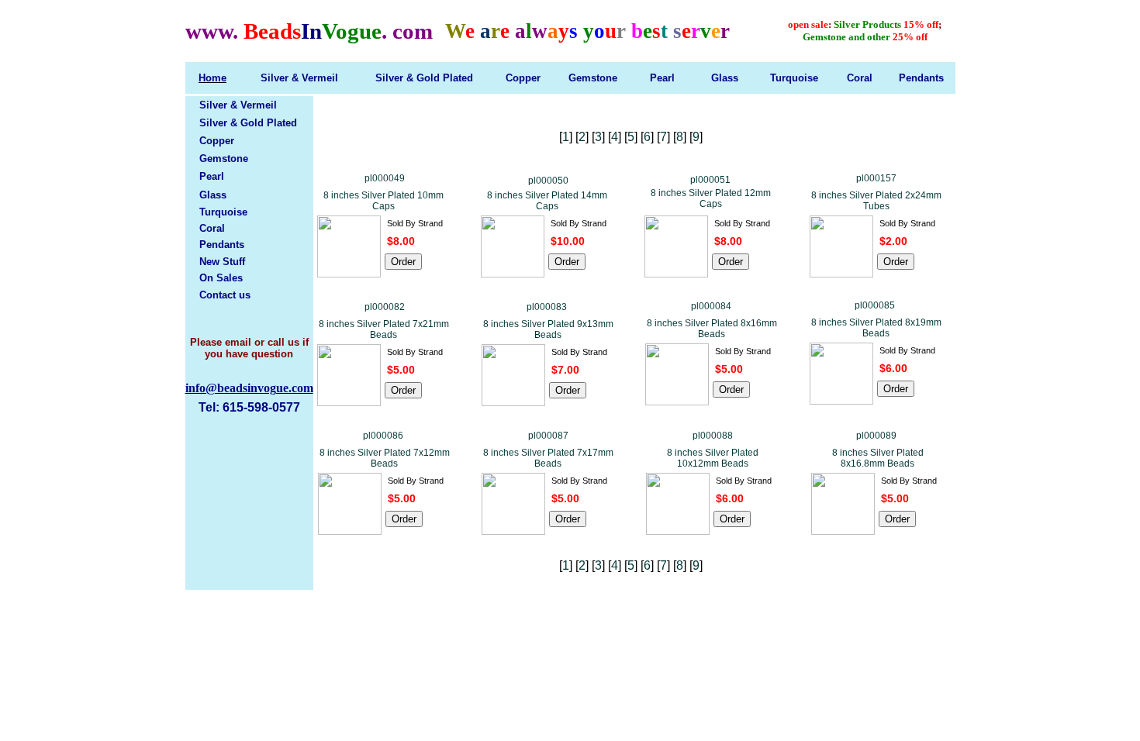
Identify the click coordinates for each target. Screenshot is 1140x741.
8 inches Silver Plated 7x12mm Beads (385, 458)
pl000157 (876, 178)
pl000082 (384, 307)
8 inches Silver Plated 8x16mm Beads (712, 328)
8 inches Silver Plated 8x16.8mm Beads (878, 458)
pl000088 (713, 435)
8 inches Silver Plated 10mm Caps (383, 201)
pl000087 (548, 435)
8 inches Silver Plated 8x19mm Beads (876, 328)
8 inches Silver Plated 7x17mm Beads (548, 458)
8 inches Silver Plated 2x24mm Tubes (876, 201)
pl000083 (547, 307)
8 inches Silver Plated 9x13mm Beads (548, 329)
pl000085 (875, 305)
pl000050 (548, 180)
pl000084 (711, 306)
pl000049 (384, 178)
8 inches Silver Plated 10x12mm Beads (712, 458)
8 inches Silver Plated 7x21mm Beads (384, 329)
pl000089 (876, 435)
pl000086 (383, 435)
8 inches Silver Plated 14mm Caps (547, 201)
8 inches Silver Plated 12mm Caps (711, 198)
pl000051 (710, 179)
